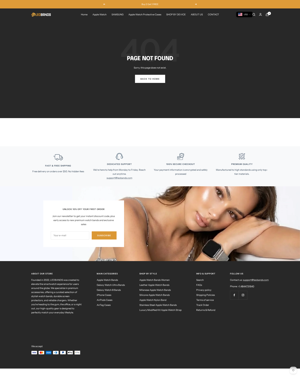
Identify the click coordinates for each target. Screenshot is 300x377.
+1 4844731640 (246, 286)
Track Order (202, 304)
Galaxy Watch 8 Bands (109, 289)
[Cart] (267, 14)
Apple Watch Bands (107, 279)
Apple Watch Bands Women (154, 279)
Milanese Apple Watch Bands (155, 289)
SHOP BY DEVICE (176, 14)
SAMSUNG (117, 14)
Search (200, 279)
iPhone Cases (104, 294)
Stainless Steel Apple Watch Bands (158, 304)
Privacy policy (203, 289)
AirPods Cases (104, 299)
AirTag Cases (104, 304)
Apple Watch (99, 14)
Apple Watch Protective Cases (144, 14)
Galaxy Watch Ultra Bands (111, 284)
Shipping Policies (205, 294)
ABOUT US (197, 14)
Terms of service (205, 299)
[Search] (253, 14)
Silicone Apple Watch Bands (154, 294)
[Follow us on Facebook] (234, 295)
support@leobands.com (119, 177)
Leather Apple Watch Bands (154, 284)
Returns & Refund (205, 309)
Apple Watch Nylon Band (152, 299)
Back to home (150, 79)
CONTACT (213, 14)
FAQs (199, 284)
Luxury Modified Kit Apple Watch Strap (160, 309)
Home (84, 14)
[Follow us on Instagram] (243, 295)
